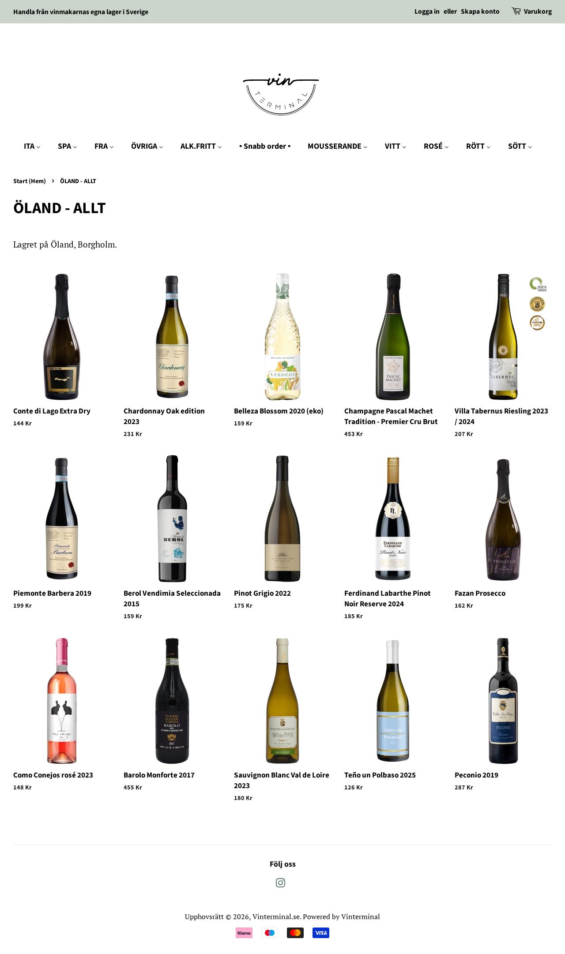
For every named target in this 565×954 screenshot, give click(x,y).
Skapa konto (480, 11)
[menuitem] (36, 147)
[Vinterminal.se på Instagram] (280, 884)
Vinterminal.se (276, 916)
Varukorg (538, 11)
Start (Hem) (29, 181)
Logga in (427, 11)
